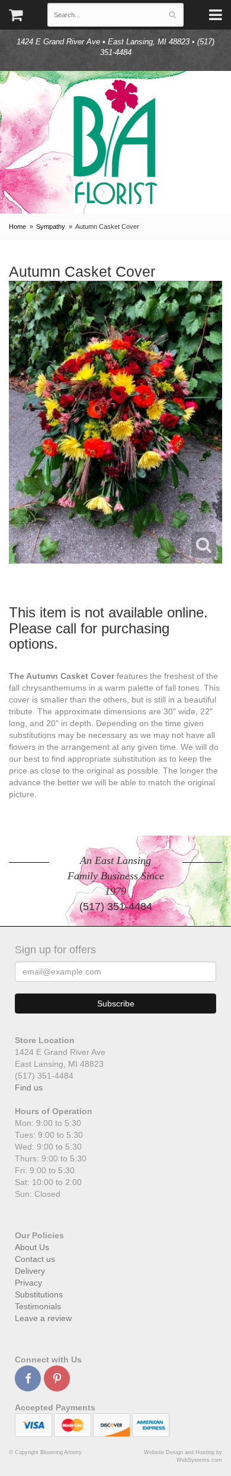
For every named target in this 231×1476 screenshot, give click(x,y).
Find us (29, 1087)
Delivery (30, 1271)
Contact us (35, 1259)
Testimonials (38, 1306)
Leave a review (43, 1318)
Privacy (28, 1282)
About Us (32, 1247)
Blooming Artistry (115, 142)
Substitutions (39, 1294)
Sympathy (50, 226)
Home (17, 226)
